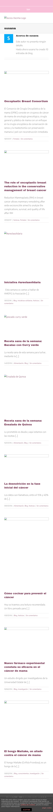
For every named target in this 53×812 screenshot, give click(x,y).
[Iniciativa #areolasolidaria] (26, 254)
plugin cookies (47, 808)
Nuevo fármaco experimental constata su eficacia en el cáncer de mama (24, 667)
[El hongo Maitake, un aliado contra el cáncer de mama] (26, 723)
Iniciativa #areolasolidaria (22, 282)
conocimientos (23, 773)
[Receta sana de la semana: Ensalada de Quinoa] (26, 395)
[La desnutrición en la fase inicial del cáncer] (26, 466)
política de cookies (28, 805)
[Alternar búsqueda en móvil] (42, 20)
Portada (16, 139)
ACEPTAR (26, 810)
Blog (15, 300)
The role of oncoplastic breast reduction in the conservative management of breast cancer (25, 186)
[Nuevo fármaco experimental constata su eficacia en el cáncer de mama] (26, 642)
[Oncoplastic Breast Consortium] (26, 83)
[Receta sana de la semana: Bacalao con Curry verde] (26, 325)
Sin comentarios (27, 139)
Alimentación (19, 363)
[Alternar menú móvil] (47, 20)
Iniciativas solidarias (25, 300)
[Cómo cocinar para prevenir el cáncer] (26, 552)
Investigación (23, 689)
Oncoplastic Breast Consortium (26, 101)
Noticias (16, 220)
